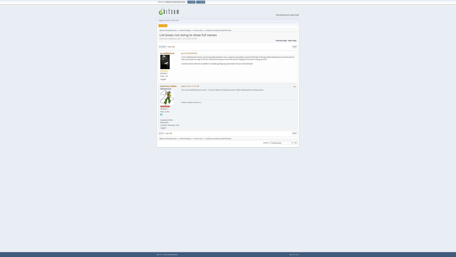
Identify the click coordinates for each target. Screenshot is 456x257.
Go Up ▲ (296, 254)
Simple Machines (173, 254)
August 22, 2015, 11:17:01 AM (190, 86)
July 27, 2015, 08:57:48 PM (189, 53)
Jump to (265, 143)
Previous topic (281, 41)
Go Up (161, 133)
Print (295, 47)
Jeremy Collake (169, 86)
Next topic (292, 41)
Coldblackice (168, 53)
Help (290, 254)
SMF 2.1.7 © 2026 (162, 254)
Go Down (162, 47)
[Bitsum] (161, 117)
